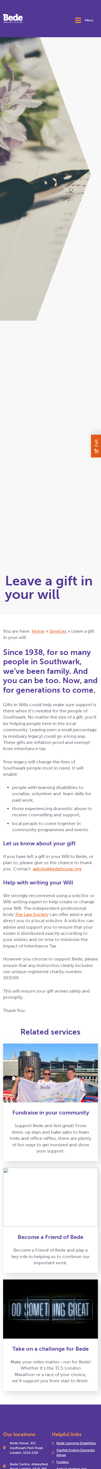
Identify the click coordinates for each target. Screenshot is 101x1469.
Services (57, 631)
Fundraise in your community (50, 1112)
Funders (62, 1462)
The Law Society (32, 914)
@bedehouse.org (63, 868)
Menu (89, 20)
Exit (96, 443)
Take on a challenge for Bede (50, 1348)
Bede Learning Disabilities (76, 1443)
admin (39, 868)
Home (38, 631)
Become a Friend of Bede (50, 1237)
